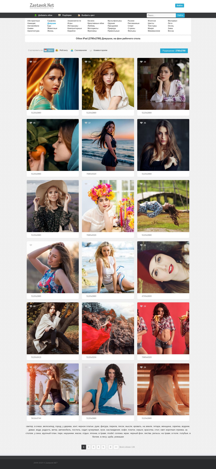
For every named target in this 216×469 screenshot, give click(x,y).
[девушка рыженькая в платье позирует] (108, 84)
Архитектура (33, 31)
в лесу (103, 436)
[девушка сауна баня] (163, 389)
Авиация (31, 23)
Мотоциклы (93, 28)
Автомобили (33, 26)
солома (119, 433)
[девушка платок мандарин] (53, 145)
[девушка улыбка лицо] (53, 267)
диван (32, 429)
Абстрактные (33, 21)
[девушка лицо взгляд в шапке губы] (163, 267)
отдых (86, 433)
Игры (70, 23)
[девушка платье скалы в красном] (108, 328)
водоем (185, 426)
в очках (38, 426)
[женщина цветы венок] (108, 206)
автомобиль (65, 429)
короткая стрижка (175, 429)
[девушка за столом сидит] (163, 84)
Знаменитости (74, 21)
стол (157, 429)
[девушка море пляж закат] (108, 145)
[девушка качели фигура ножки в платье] (163, 206)
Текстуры (152, 26)
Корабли (71, 31)
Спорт (130, 26)
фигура (104, 426)
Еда (49, 26)
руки (97, 426)
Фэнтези (152, 21)
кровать (137, 426)
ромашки (119, 436)
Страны (131, 28)
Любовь (91, 26)
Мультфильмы (115, 21)
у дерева (67, 426)
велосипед (48, 426)
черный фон (136, 433)
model (110, 433)
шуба (110, 436)
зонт (75, 426)
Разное (131, 21)
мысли (128, 426)
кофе (124, 429)
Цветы (151, 23)
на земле (147, 426)
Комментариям (100, 50)
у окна (37, 433)
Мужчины (92, 31)
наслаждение (113, 429)
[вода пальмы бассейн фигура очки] (53, 389)
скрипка (176, 426)
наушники (69, 433)
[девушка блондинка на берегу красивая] (108, 267)
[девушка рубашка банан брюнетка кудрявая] (163, 328)
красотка (148, 429)
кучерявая (93, 429)
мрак (126, 433)
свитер (29, 426)
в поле (175, 433)
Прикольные (114, 31)
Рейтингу (64, 50)
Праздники (113, 26)
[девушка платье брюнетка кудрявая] (108, 389)
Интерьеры (73, 26)
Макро (151, 28)
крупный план (49, 433)
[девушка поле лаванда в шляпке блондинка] (53, 206)
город (58, 426)
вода (38, 429)
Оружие (111, 23)
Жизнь (50, 31)
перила (113, 426)
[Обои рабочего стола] (42, 9)
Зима (170, 28)
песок (121, 426)
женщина (166, 426)
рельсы (156, 433)
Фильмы (132, 31)
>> (116, 447)
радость (46, 429)
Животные (52, 28)
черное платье (85, 426)
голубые (184, 433)
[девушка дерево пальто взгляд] (53, 328)
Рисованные (133, 23)
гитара (156, 426)
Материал (172, 21)
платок (131, 429)
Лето (170, 23)
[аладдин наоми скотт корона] (53, 84)
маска (78, 433)
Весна (171, 31)
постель (76, 429)
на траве (165, 433)
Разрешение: (174, 51)
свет (162, 429)
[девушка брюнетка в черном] (163, 145)
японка (93, 433)
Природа (112, 28)
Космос (91, 21)
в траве (102, 433)
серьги (139, 429)
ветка (54, 429)
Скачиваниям (81, 50)
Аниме (30, 28)
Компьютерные (75, 28)
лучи (102, 429)
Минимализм (154, 31)
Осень (171, 26)
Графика (51, 21)
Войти (179, 5)
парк (60, 433)
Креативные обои (96, 23)
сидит (84, 429)
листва (147, 433)
